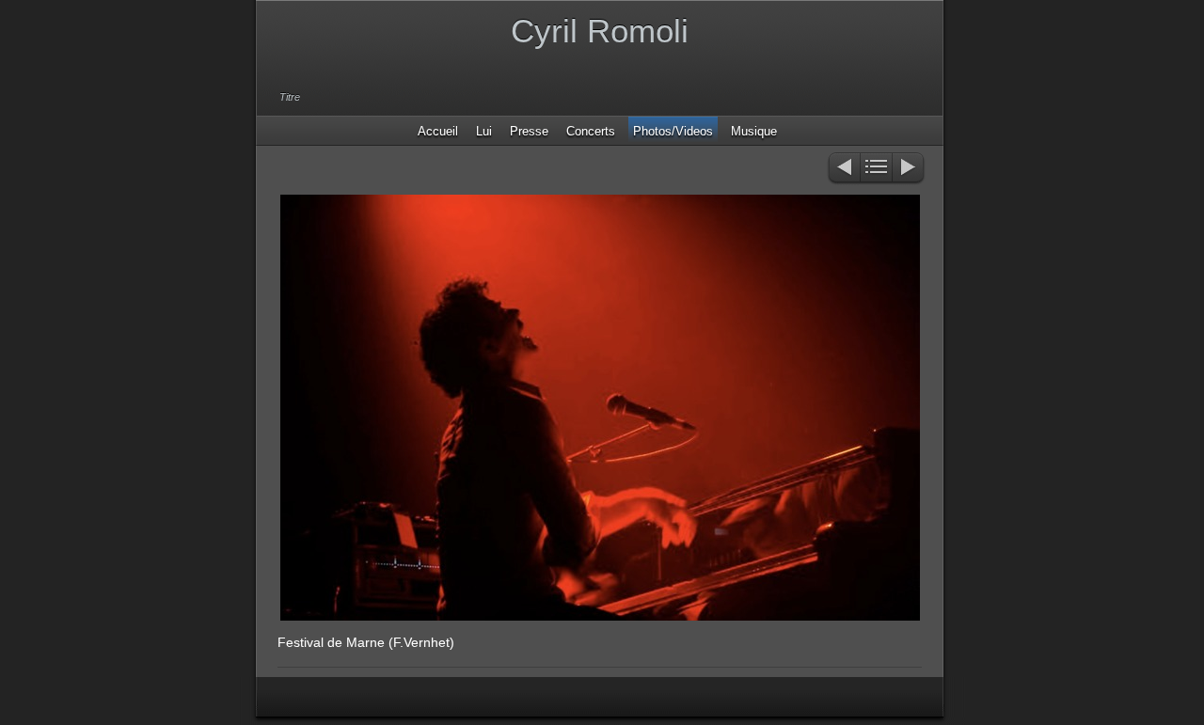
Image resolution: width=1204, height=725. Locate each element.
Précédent (843, 168)
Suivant (909, 168)
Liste (876, 168)
